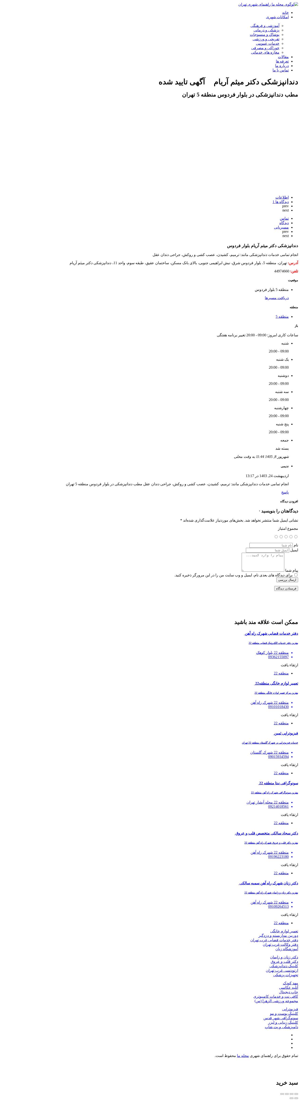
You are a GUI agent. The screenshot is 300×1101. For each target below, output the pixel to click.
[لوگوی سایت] (268, 4)
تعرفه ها (282, 61)
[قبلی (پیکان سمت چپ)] (296, 1098)
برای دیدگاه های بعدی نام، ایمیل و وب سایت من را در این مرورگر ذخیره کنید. (233, 575)
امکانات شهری (277, 17)
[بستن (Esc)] (296, 1094)
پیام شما (291, 570)
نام (296, 545)
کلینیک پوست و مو (284, 1014)
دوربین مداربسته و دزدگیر (278, 936)
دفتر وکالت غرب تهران (280, 944)
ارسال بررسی (287, 580)
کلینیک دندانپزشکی (284, 966)
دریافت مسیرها (277, 298)
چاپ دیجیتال (288, 992)
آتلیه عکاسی (288, 988)
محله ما (243, 1056)
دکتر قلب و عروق (284, 962)
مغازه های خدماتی (265, 52)
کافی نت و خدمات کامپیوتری (275, 996)
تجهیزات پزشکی (285, 975)
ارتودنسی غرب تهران (282, 970)
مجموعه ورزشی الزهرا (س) (276, 1001)
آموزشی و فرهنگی (265, 26)
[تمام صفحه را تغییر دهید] (287, 1094)
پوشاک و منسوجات (264, 35)
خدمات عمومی (267, 43)
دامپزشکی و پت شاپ (281, 1027)
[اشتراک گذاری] (291, 1094)
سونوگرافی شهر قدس (280, 1018)
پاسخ (285, 492)
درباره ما (282, 66)
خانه (285, 13)
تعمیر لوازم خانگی (284, 931)
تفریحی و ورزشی (266, 39)
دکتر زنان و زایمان (284, 957)
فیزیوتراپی (290, 1009)
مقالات (283, 57)
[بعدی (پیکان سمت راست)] (291, 1098)
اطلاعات (282, 197)
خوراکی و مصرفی (265, 48)
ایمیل (294, 550)
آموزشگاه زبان (286, 949)
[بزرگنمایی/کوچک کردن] (282, 1094)
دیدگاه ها (281, 202)
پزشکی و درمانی (266, 30)
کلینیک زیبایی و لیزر (283, 1022)
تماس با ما (281, 70)
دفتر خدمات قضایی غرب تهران (274, 940)
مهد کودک (290, 983)
